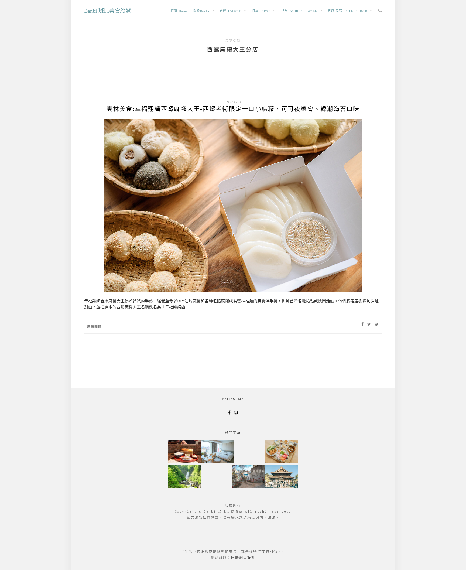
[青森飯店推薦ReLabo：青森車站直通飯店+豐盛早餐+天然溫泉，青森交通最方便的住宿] (217, 452)
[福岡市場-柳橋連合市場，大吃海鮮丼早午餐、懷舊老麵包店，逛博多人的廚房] (281, 452)
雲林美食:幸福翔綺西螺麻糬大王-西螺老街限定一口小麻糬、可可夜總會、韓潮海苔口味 (233, 108)
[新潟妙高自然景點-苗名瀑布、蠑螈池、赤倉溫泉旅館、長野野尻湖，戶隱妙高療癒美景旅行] (184, 477)
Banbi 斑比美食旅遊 (107, 11)
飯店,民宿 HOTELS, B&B (348, 10)
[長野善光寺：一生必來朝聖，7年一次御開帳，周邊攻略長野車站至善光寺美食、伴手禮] (281, 477)
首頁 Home (179, 10)
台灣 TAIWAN (231, 10)
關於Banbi (201, 10)
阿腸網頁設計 (243, 557)
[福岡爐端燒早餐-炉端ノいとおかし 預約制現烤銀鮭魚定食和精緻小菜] (184, 452)
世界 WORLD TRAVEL (299, 10)
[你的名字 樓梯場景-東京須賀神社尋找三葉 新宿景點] (248, 477)
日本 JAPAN (261, 10)
